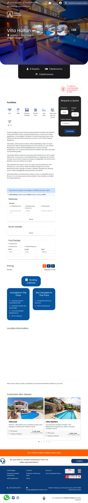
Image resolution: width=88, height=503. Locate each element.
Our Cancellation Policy (53, 473)
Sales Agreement (12, 478)
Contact (29, 470)
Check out (73, 109)
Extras (28, 478)
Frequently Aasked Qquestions (13, 474)
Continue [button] (70, 131)
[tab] (44, 266)
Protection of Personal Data (33, 474)
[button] (70, 123)
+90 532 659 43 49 (31, 3)
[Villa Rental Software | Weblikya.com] (44, 498)
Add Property (11, 470)
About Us (48, 470)
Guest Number (66, 119)
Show (31, 219)
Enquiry (80, 461)
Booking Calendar (32, 281)
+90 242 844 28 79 (15, 3)
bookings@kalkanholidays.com (19, 6)
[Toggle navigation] (78, 14)
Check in (64, 108)
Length (26, 249)
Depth (43, 249)
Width (10, 249)
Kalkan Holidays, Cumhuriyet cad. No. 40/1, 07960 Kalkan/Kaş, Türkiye (65, 489)
